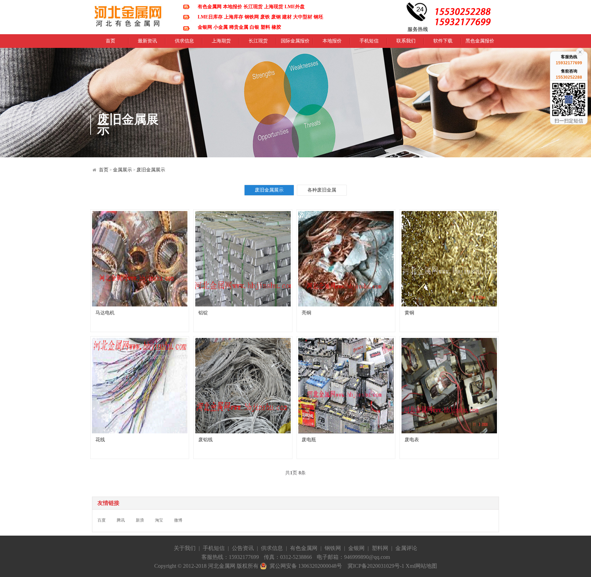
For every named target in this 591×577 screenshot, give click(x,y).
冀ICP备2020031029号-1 (375, 566)
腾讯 (121, 520)
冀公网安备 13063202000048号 (304, 566)
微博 (178, 520)
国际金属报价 (295, 43)
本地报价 (332, 43)
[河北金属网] (128, 16)
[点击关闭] (580, 51)
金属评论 (406, 548)
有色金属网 (303, 548)
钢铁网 (333, 548)
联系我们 (406, 43)
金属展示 (122, 169)
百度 (101, 520)
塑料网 (380, 548)
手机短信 (369, 43)
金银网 (356, 548)
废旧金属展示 (150, 169)
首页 (110, 43)
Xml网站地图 (421, 566)
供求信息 (184, 43)
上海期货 (221, 43)
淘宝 (159, 520)
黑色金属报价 (479, 43)
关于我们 (185, 548)
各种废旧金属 (321, 190)
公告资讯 (243, 548)
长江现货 (258, 43)
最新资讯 (147, 43)
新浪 (140, 520)
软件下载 (442, 43)
